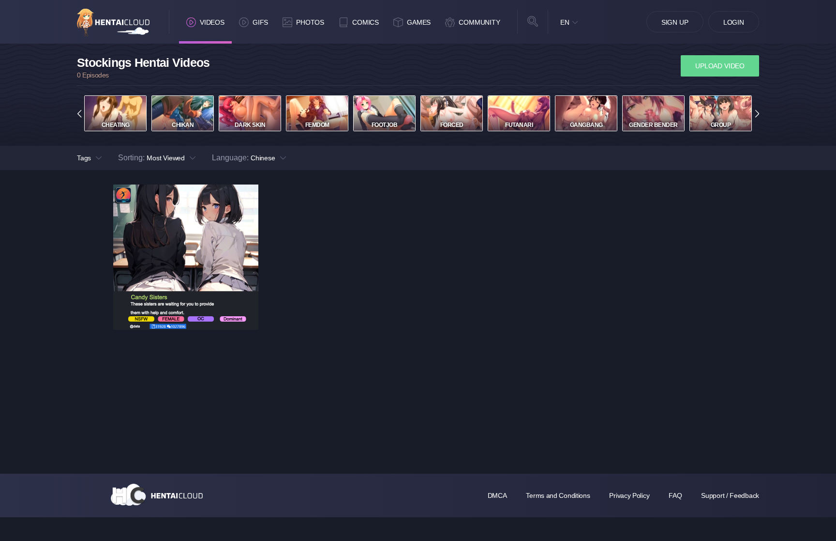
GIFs (260, 22)
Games (419, 22)
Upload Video (720, 66)
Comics (365, 22)
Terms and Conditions (558, 495)
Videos (212, 22)
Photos (310, 22)
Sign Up (674, 22)
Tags (84, 158)
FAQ (675, 495)
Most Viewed (166, 158)
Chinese (263, 158)
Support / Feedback (730, 495)
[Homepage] (157, 494)
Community (479, 22)
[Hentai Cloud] (113, 22)
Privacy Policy (629, 495)
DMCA (497, 495)
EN (564, 22)
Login (733, 22)
